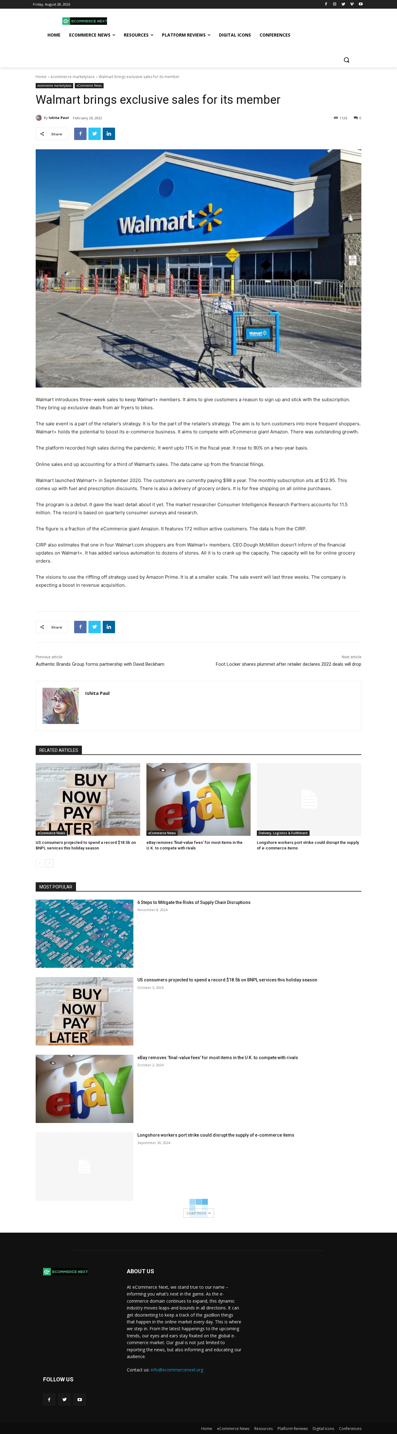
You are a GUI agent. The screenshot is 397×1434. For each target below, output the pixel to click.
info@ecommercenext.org (177, 1370)
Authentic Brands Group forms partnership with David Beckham (100, 664)
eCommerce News (89, 85)
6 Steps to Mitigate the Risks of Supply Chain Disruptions (194, 902)
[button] (346, 59)
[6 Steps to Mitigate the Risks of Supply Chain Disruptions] (84, 934)
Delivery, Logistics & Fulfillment (283, 833)
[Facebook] (326, 4)
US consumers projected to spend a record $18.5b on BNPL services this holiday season (227, 979)
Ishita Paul (59, 117)
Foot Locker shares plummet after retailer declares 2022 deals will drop (288, 664)
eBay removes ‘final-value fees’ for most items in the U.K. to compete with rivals (217, 1057)
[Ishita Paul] (40, 118)
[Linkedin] (109, 134)
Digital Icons (323, 1428)
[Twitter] (343, 4)
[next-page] (49, 863)
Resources (263, 1428)
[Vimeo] (351, 4)
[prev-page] (39, 863)
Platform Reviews (293, 1428)
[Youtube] (360, 4)
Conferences (350, 1428)
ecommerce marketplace (73, 76)
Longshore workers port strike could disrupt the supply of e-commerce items (215, 1135)
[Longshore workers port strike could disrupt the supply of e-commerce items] (309, 799)
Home (41, 76)
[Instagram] (334, 4)
